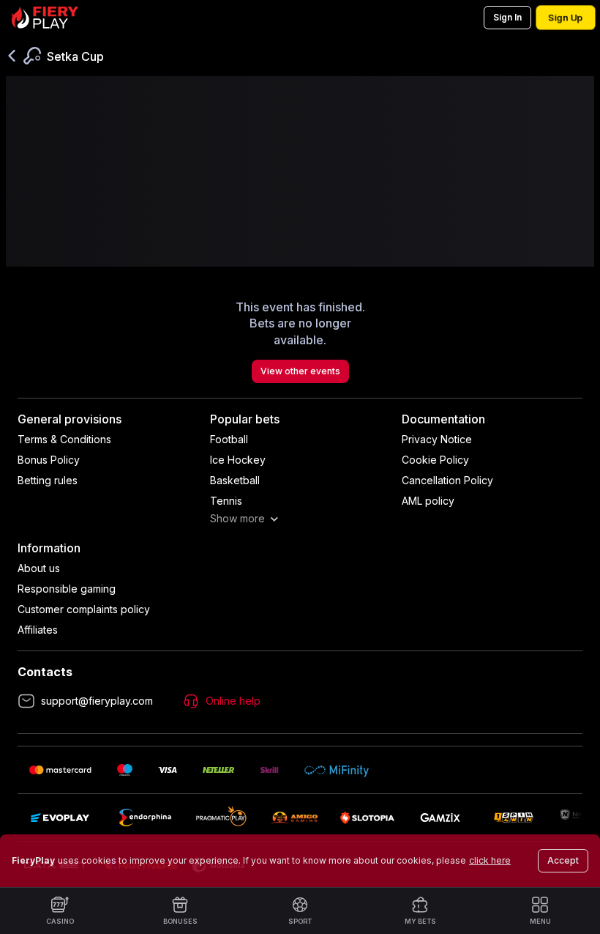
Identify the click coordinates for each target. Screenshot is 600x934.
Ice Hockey (238, 459)
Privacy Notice (437, 439)
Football (229, 439)
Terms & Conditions (64, 439)
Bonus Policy (49, 459)
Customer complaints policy (84, 609)
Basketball (235, 480)
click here (490, 860)
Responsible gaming (67, 588)
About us (39, 568)
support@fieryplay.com (97, 700)
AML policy (428, 500)
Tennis (226, 500)
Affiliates (38, 629)
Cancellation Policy (447, 480)
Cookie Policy (435, 459)
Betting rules (48, 480)
